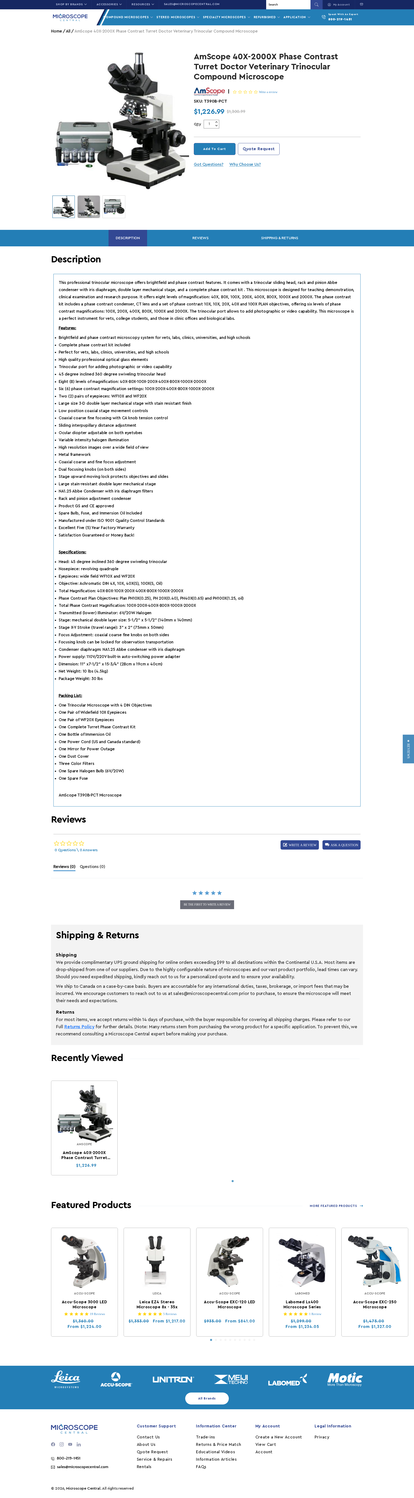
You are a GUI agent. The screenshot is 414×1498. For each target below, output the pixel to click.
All (68, 31)
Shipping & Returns (279, 238)
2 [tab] (215, 1340)
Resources (141, 4)
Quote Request (259, 149)
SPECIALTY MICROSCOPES (225, 17)
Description (128, 238)
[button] (360, 4)
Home (56, 31)
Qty (197, 124)
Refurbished (265, 17)
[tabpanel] (84, 1128)
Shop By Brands (69, 4)
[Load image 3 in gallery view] (114, 207)
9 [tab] (249, 1340)
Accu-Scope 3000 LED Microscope (84, 1304)
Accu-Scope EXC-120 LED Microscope (230, 1304)
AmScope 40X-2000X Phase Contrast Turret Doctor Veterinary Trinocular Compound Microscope (84, 1155)
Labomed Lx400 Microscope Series (302, 1304)
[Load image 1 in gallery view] (63, 207)
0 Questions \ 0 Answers (76, 850)
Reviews (200, 238)
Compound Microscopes (126, 17)
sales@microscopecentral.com (192, 4)
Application (295, 17)
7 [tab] (239, 1340)
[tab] (64, 868)
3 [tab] (220, 1340)
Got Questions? (208, 164)
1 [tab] (232, 1181)
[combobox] (289, 4)
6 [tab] (235, 1340)
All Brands (207, 1398)
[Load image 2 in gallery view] (89, 207)
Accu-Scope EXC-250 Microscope (375, 1304)
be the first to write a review (207, 904)
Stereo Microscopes (176, 17)
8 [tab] (244, 1340)
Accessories (107, 4)
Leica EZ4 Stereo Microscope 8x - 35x (157, 1304)
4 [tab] (225, 1340)
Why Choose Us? (245, 164)
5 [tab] (230, 1340)
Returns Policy (79, 1027)
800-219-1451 (340, 19)
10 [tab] (254, 1340)
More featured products (333, 1205)
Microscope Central (83, 1488)
